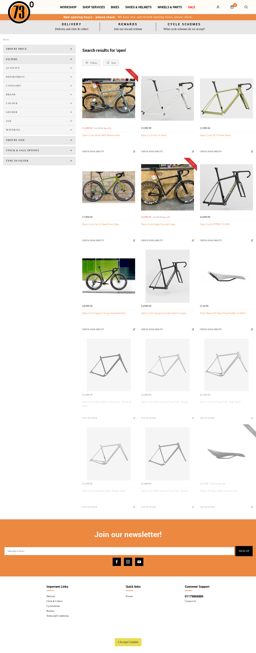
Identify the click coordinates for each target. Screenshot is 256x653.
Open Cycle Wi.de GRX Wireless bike (101, 135)
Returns (50, 610)
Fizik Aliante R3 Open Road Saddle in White (223, 313)
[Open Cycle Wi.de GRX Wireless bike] (108, 98)
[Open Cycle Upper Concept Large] (167, 187)
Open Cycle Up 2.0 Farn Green (215, 135)
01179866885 (194, 596)
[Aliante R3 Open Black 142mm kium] (226, 453)
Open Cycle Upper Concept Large (158, 224)
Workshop (68, 7)
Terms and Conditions (57, 615)
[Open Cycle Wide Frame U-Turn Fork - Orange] (167, 365)
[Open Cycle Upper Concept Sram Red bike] (108, 276)
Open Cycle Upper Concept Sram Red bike (104, 313)
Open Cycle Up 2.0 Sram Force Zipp (100, 224)
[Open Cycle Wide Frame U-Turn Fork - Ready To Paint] (108, 365)
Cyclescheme (53, 606)
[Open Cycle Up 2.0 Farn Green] (226, 98)
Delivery (50, 596)
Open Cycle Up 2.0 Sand (153, 135)
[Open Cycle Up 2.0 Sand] (167, 98)
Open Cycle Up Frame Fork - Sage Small (220, 401)
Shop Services (93, 7)
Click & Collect (54, 601)
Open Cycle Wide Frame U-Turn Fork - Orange (164, 401)
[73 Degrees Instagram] (128, 562)
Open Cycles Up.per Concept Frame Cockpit (163, 313)
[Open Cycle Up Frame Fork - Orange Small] (108, 453)
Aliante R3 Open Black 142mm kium (219, 490)
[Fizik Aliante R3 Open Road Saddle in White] (226, 276)
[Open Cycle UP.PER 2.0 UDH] (226, 187)
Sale (191, 7)
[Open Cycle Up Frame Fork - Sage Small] (226, 365)
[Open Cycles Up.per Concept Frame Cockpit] (167, 276)
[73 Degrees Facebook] (117, 562)
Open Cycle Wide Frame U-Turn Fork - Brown (164, 490)
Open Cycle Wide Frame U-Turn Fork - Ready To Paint (107, 403)
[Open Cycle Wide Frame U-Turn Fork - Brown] (167, 453)
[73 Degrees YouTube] (139, 562)
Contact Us (190, 601)
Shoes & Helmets (138, 7)
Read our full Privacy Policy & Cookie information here (128, 633)
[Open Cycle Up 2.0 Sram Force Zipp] (108, 187)
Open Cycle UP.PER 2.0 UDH (215, 224)
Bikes (115, 7)
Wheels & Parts (170, 7)
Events (129, 596)
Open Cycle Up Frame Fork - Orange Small (103, 490)
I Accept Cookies (128, 642)
